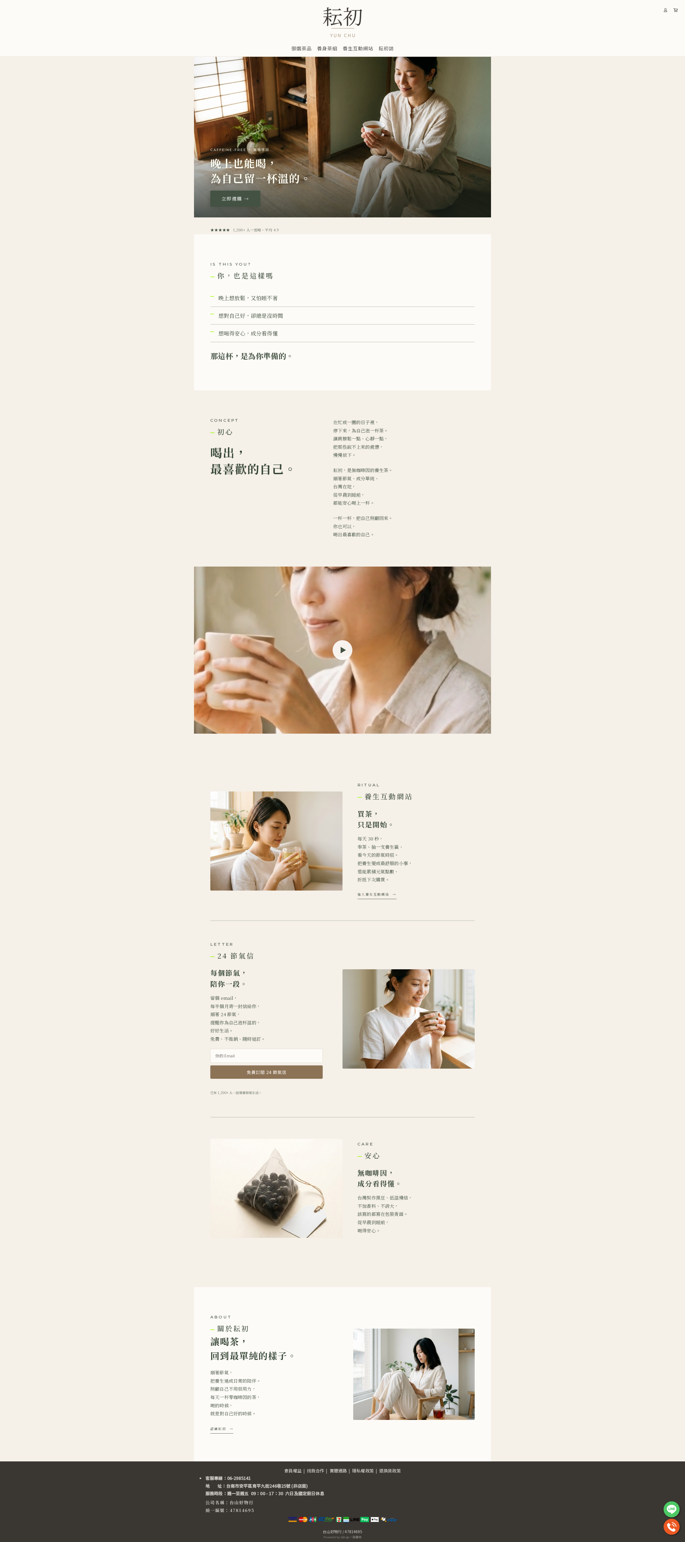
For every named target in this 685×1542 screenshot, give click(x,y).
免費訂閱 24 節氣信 (267, 1072)
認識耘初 (218, 1428)
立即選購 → (235, 198)
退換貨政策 (390, 1470)
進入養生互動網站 (373, 894)
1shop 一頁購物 (350, 1537)
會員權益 (293, 1470)
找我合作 (315, 1470)
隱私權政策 (363, 1470)
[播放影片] (342, 650)
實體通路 (338, 1470)
